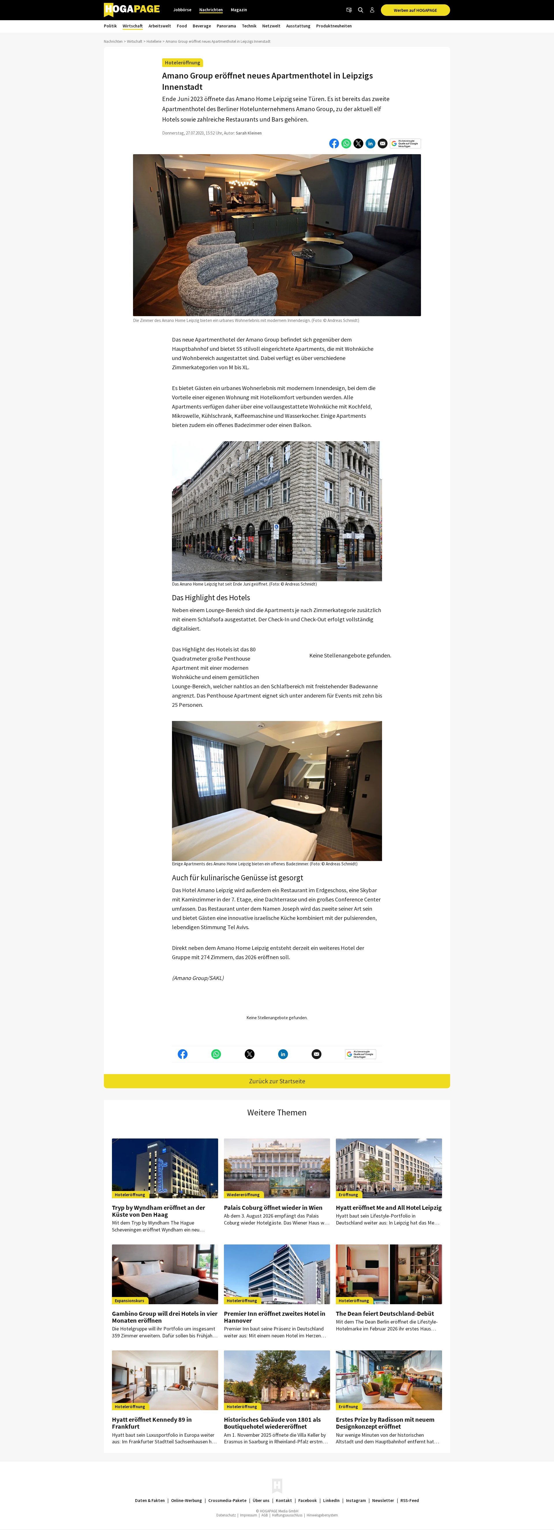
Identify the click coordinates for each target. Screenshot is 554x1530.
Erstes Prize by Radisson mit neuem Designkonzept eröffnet (385, 1422)
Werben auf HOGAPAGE (415, 10)
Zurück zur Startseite (277, 1081)
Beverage (202, 26)
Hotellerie (154, 41)
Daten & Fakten (150, 1500)
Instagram (356, 1500)
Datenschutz (226, 1515)
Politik (110, 26)
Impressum (248, 1515)
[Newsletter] (349, 10)
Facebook (307, 1500)
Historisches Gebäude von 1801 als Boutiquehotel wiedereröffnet (272, 1422)
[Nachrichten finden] (360, 10)
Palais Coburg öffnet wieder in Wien (273, 1207)
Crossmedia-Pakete (227, 1500)
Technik (249, 26)
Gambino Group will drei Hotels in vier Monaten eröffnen (165, 1316)
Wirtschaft (133, 26)
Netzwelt (271, 26)
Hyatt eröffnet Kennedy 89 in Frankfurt (152, 1422)
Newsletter (383, 1500)
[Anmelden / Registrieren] (372, 10)
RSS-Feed (409, 1500)
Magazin (239, 9)
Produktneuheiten (334, 26)
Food (182, 26)
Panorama (226, 26)
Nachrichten (211, 9)
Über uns (261, 1500)
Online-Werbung (186, 1500)
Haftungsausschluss (287, 1515)
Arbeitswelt (160, 26)
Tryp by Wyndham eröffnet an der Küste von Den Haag (158, 1210)
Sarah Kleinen (249, 133)
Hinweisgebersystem (322, 1515)
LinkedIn (331, 1500)
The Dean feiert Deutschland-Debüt (385, 1313)
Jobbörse (182, 9)
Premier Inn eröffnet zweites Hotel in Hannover (274, 1316)
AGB (264, 1515)
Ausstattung (298, 26)
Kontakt (284, 1500)
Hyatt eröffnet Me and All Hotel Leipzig (389, 1207)
